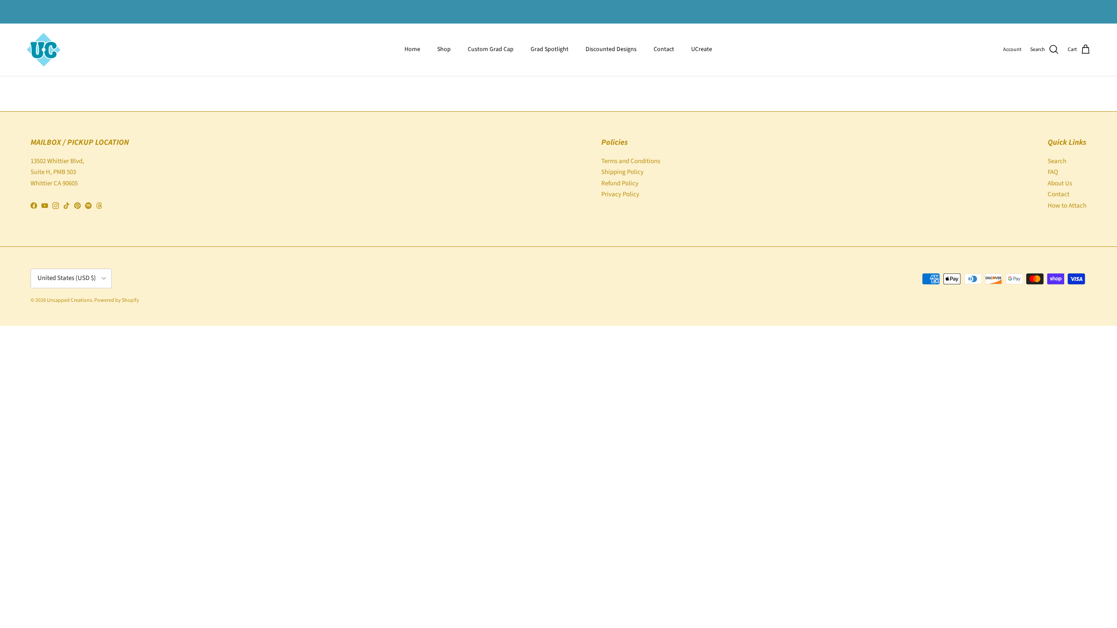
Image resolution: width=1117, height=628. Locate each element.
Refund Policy (619, 183)
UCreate (701, 49)
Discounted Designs (611, 49)
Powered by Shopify (116, 300)
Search (1057, 161)
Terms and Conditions (630, 161)
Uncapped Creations (69, 300)
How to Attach (1067, 205)
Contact (664, 49)
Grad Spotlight (550, 49)
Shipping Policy (622, 172)
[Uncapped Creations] (43, 49)
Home (412, 49)
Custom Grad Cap (491, 49)
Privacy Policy (620, 194)
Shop (444, 49)
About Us (1060, 183)
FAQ (1053, 172)
